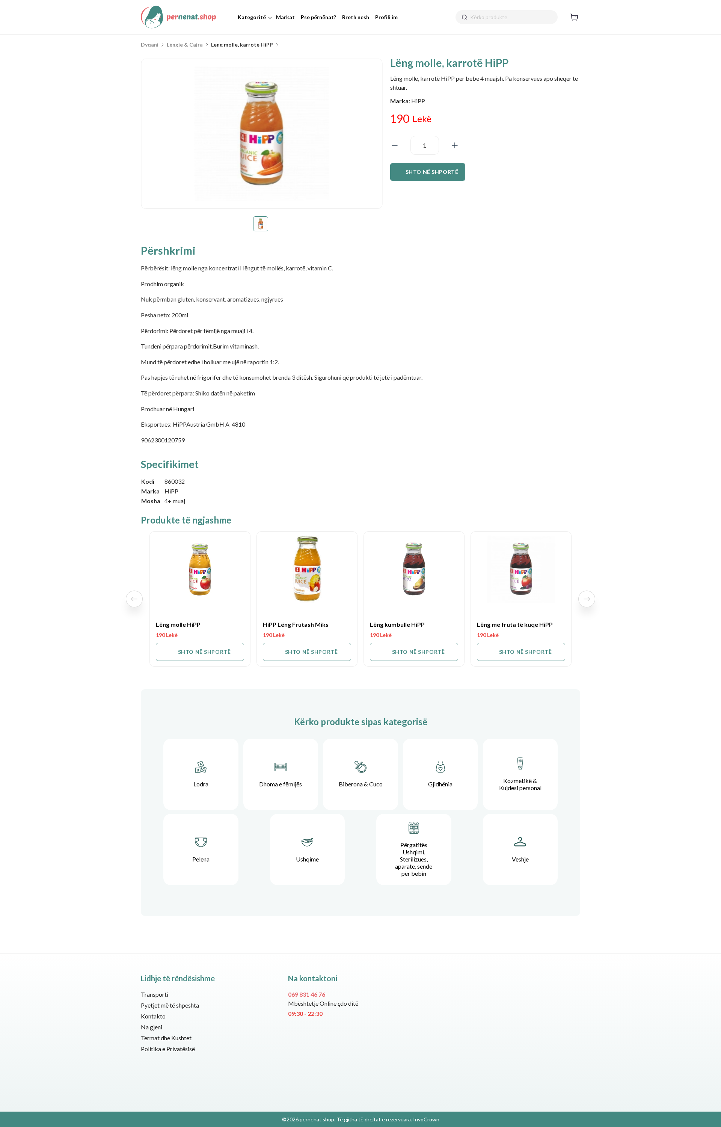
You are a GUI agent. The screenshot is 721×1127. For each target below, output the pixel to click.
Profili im (386, 17)
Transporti (154, 994)
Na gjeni (151, 1026)
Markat (285, 17)
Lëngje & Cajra (185, 44)
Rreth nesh (355, 17)
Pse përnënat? (318, 17)
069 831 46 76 (306, 994)
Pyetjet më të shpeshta (170, 1005)
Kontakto (153, 1016)
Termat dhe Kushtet (166, 1037)
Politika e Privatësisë (168, 1048)
